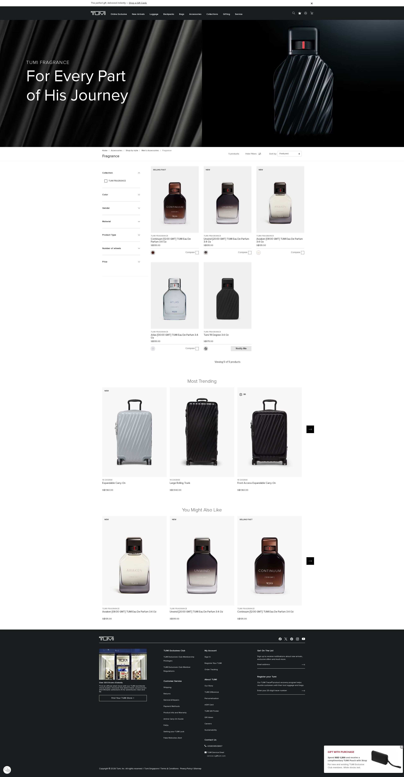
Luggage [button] (154, 14)
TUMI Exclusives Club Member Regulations (176, 669)
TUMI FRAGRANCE (159, 236)
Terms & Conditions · (170, 769)
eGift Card (209, 705)
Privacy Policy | (186, 769)
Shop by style (132, 151)
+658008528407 (214, 746)
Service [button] (238, 14)
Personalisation (212, 698)
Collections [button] (212, 14)
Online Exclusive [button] (119, 14)
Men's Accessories (150, 151)
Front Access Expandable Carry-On (256, 483)
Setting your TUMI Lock (173, 732)
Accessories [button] (195, 14)
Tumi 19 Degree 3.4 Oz (216, 335)
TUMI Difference (212, 692)
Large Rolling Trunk (180, 483)
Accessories (116, 151)
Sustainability (211, 730)
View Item (134, 469)
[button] (121, 173)
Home (104, 151)
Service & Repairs (171, 700)
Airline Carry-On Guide (173, 719)
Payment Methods (171, 706)
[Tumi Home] (98, 13)
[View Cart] (311, 13)
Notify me (241, 348)
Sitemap (197, 769)
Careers (208, 724)
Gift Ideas (209, 717)
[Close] (311, 3)
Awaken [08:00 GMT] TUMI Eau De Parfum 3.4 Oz (279, 240)
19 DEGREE (107, 480)
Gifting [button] (226, 14)
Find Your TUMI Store (121, 698)
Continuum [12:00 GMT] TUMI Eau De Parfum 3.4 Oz (171, 240)
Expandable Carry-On (113, 483)
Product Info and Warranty (175, 713)
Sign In (208, 657)
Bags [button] (181, 14)
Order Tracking (211, 670)
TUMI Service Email (215, 752)
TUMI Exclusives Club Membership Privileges (178, 659)
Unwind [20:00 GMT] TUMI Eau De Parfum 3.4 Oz (226, 240)
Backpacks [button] (168, 14)
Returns (167, 694)
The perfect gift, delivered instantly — (119, 3)
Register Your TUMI (213, 663)
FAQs (166, 725)
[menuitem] (118, 13)
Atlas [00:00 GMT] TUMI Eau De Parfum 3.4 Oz (174, 336)
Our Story (209, 686)
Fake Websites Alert (172, 738)
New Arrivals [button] (138, 14)
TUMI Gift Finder (212, 711)
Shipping (167, 687)
